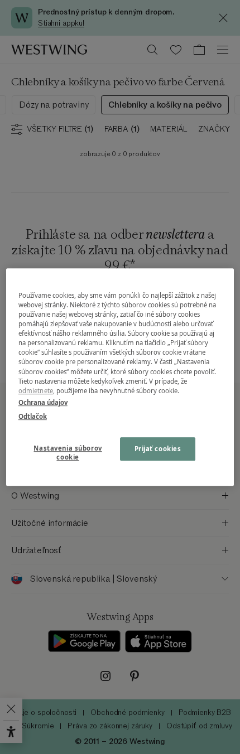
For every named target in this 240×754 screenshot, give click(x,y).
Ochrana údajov (43, 402)
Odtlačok (32, 416)
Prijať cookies (158, 448)
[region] (120, 377)
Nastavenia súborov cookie (67, 452)
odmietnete (35, 390)
